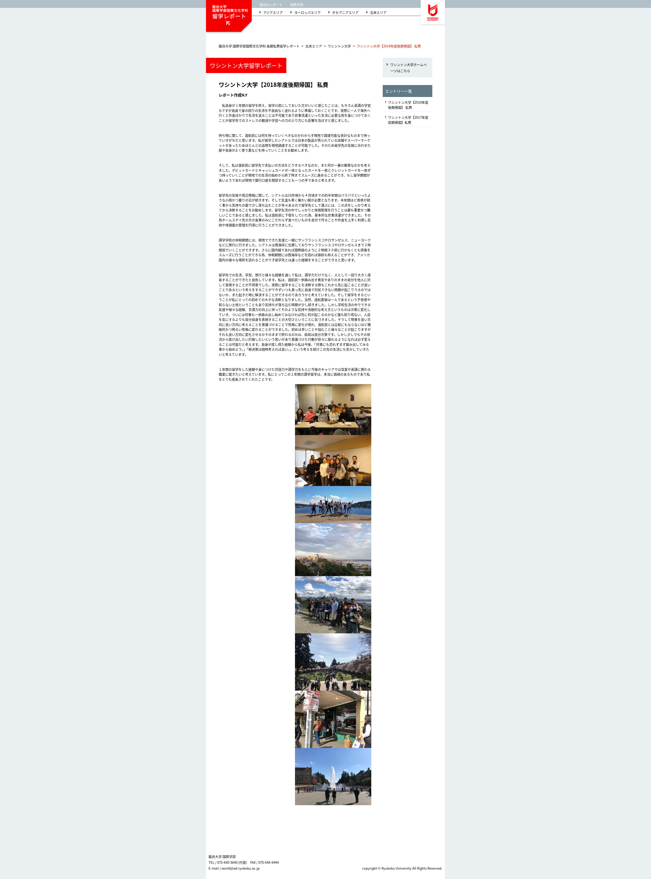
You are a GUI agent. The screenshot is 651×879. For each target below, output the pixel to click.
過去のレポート (271, 4)
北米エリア (378, 12)
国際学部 (296, 4)
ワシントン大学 (339, 46)
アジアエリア (273, 12)
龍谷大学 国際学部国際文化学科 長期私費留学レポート (259, 46)
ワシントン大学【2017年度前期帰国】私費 (408, 120)
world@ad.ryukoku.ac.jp (240, 868)
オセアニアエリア (345, 12)
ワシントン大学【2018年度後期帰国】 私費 (408, 105)
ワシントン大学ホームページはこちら (408, 67)
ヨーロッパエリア (307, 12)
